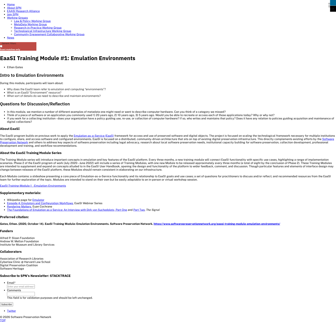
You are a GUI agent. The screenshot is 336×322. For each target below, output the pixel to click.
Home (11, 4)
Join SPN (12, 14)
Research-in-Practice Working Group (38, 27)
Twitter (11, 311)
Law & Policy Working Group (32, 21)
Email (11, 282)
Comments (14, 290)
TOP (3, 320)
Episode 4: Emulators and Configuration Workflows (40, 203)
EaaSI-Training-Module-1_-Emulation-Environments (33, 185)
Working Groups (17, 17)
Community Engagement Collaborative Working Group (49, 34)
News (10, 37)
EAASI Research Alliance (23, 11)
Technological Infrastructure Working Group (42, 31)
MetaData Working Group (30, 24)
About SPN (14, 7)
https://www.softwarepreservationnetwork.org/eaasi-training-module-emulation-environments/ (217, 224)
